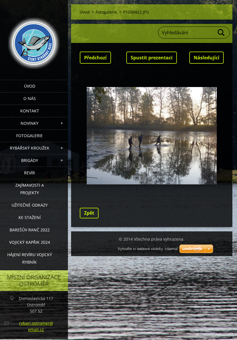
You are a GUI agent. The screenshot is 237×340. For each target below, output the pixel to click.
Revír (29, 172)
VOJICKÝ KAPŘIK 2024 (29, 242)
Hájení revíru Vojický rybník (29, 258)
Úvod (29, 86)
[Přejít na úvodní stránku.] (34, 36)
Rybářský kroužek (29, 148)
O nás (29, 98)
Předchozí (95, 57)
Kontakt (29, 111)
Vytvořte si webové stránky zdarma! (148, 249)
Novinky (29, 123)
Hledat (221, 32)
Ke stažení (29, 217)
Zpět (89, 213)
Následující (206, 57)
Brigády (29, 160)
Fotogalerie (29, 135)
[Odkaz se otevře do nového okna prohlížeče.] (152, 136)
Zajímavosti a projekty (29, 188)
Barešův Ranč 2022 (30, 230)
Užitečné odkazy (30, 205)
